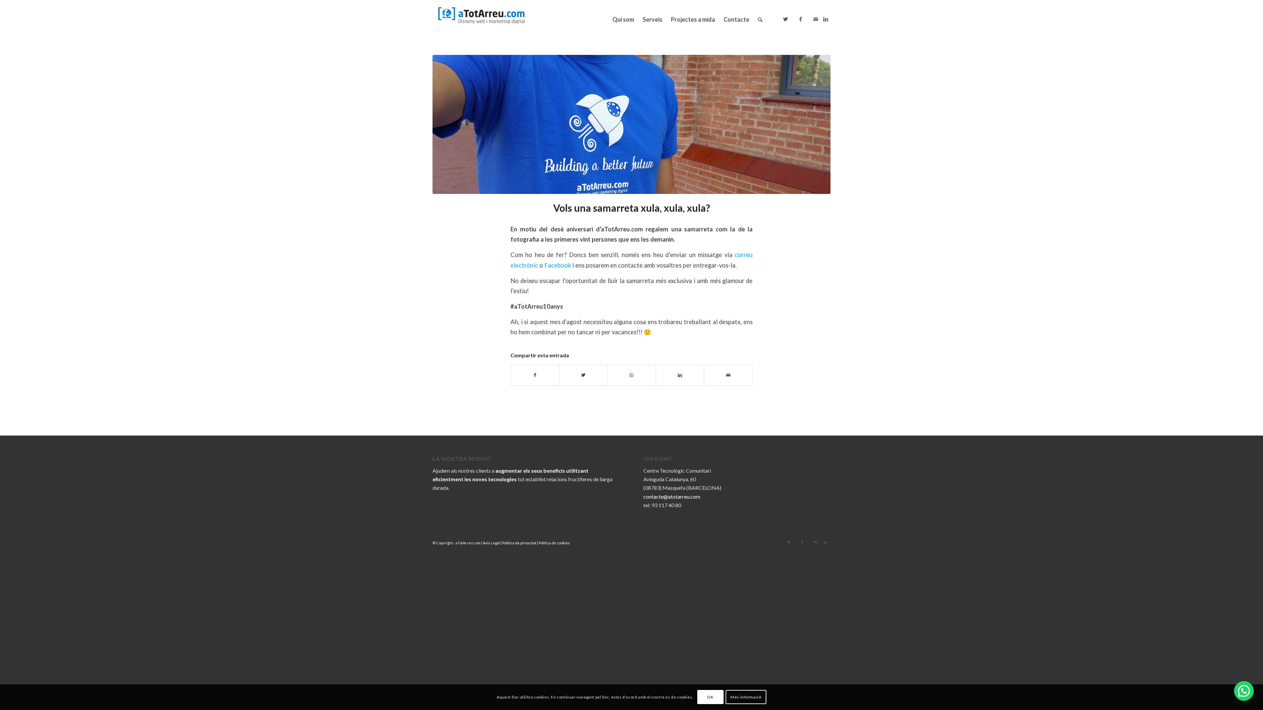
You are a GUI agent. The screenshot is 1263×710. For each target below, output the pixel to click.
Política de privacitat (519, 543)
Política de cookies (554, 543)
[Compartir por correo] (728, 375)
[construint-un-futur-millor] (631, 124)
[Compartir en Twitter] (583, 375)
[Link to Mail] (816, 19)
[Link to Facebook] (800, 19)
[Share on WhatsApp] (632, 375)
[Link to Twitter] (785, 19)
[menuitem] (623, 19)
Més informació (746, 697)
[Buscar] (760, 19)
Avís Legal (491, 543)
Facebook (558, 265)
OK (710, 697)
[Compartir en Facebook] (535, 375)
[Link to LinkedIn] (825, 19)
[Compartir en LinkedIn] (680, 375)
